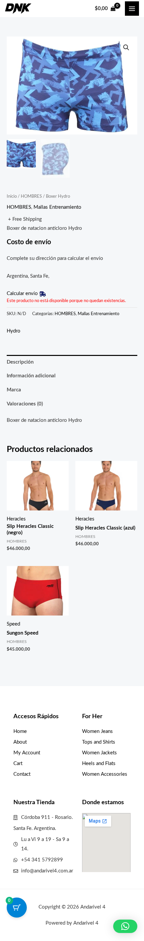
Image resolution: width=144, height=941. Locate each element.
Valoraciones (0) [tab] (25, 403)
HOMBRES (31, 196)
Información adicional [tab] (31, 375)
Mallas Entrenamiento (57, 207)
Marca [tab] (14, 389)
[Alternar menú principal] (132, 8)
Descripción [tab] (20, 362)
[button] (126, 47)
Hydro (13, 331)
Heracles (16, 519)
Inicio (12, 196)
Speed (13, 624)
